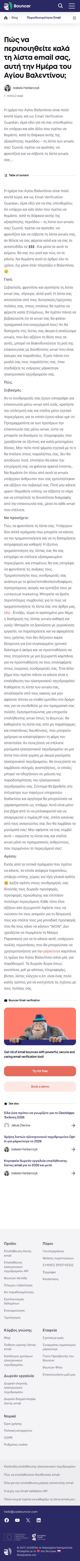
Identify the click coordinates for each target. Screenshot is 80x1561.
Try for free (40, 1071)
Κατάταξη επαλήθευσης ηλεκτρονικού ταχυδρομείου (40, 1466)
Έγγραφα (49, 1272)
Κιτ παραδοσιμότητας (19, 1292)
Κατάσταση (50, 1279)
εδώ (7, 613)
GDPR (8, 1438)
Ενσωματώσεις (14, 1310)
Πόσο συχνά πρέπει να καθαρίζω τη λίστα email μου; (40, 1499)
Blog (15, 17)
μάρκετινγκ (52, 951)
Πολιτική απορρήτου (18, 1431)
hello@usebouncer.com (21, 1512)
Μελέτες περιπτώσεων (58, 1258)
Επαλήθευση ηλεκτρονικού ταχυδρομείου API (16, 1267)
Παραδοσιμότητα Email (44, 17)
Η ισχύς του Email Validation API (26, 1491)
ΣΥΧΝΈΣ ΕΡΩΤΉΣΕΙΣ (58, 1265)
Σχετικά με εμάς (53, 1338)
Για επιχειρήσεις (53, 1251)
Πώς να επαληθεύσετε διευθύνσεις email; (32, 1475)
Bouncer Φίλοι (52, 1367)
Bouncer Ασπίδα (15, 1278)
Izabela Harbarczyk (26, 88)
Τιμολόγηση (12, 1318)
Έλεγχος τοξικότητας (18, 1285)
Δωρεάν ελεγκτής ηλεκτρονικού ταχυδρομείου (16, 1388)
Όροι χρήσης (13, 1424)
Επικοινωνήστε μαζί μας (59, 1374)
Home (6, 17)
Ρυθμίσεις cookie (16, 1444)
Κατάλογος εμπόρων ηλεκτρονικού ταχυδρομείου (18, 1360)
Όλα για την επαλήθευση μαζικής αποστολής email (38, 1483)
